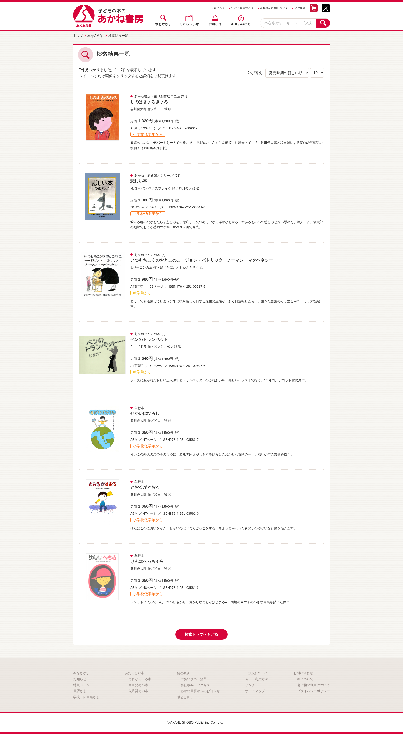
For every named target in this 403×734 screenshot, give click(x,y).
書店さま (219, 8)
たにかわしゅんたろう (183, 267)
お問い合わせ (241, 24)
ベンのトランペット (149, 339)
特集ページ (81, 685)
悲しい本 (138, 181)
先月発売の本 (138, 691)
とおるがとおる (145, 487)
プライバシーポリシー (313, 691)
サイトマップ (255, 691)
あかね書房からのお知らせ (200, 691)
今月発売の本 (138, 685)
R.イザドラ (138, 346)
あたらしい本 (189, 24)
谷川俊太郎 (138, 109)
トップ (78, 36)
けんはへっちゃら (147, 561)
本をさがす (163, 24)
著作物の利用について (274, 8)
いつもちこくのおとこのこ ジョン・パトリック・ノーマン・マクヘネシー (201, 260)
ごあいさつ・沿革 (194, 679)
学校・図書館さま (242, 8)
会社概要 (300, 8)
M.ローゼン (138, 188)
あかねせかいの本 (147, 255)
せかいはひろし (145, 413)
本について (305, 679)
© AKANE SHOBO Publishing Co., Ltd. (195, 722)
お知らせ (215, 24)
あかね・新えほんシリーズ (154, 175)
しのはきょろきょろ (149, 102)
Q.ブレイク (163, 188)
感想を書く (185, 697)
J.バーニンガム (141, 267)
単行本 (139, 408)
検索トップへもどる (201, 634)
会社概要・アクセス (195, 685)
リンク (250, 685)
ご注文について (256, 673)
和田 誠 (160, 109)
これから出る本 (140, 679)
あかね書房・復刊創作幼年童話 (157, 96)
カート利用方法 (256, 679)
